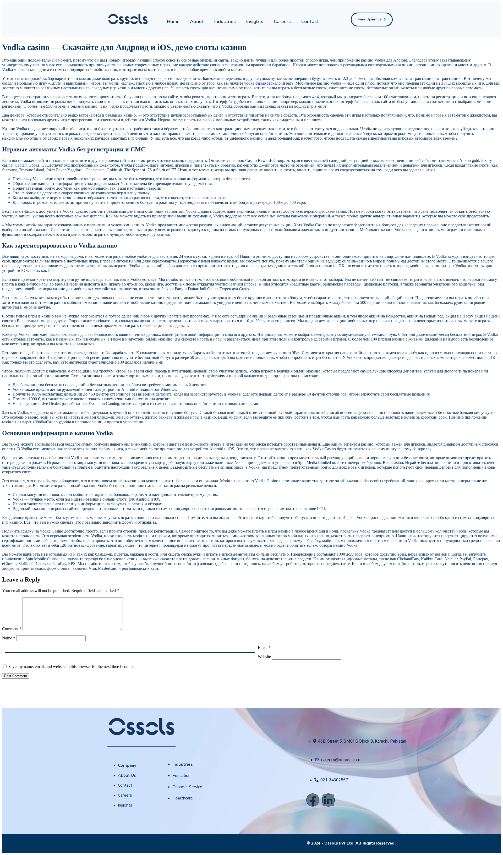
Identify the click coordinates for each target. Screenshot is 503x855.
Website (264, 656)
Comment (11, 629)
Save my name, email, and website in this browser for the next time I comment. (73, 666)
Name (8, 638)
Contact (310, 21)
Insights (254, 21)
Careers (282, 21)
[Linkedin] (328, 800)
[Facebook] (312, 800)
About (197, 21)
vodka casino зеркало (262, 83)
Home (173, 21)
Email (264, 647)
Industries (225, 21)
